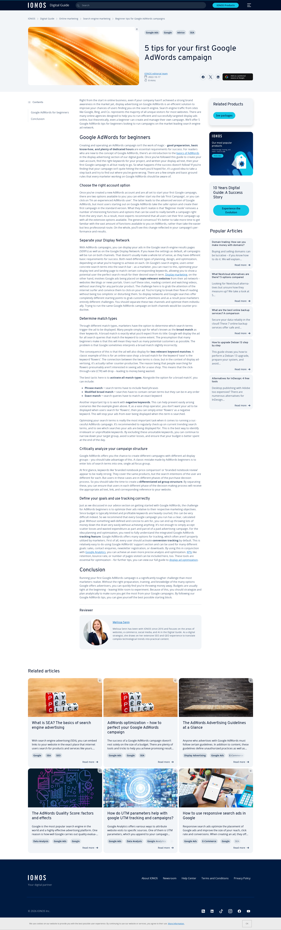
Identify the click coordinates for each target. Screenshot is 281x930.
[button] (231, 153)
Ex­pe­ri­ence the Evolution (231, 210)
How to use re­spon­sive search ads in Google (214, 816)
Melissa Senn (121, 622)
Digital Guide (47, 18)
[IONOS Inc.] (55, 877)
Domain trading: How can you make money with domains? (229, 244)
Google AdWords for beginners (50, 112)
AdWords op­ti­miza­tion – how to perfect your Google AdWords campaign (134, 727)
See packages (224, 115)
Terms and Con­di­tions (215, 878)
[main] (140, 376)
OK (247, 923)
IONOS (31, 18)
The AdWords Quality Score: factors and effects (63, 816)
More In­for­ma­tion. (176, 923)
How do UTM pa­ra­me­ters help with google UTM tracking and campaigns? (140, 816)
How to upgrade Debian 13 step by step (230, 344)
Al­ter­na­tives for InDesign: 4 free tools (230, 380)
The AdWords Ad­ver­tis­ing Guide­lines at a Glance (214, 725)
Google (168, 32)
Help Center (189, 878)
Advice (181, 32)
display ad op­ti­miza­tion (183, 560)
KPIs (189, 552)
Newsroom (169, 878)
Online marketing (68, 18)
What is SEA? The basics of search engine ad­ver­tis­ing (61, 725)
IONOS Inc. (43, 911)
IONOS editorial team (156, 73)
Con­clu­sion (38, 119)
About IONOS (150, 878)
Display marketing (176, 274)
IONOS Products (226, 5)
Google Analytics (95, 552)
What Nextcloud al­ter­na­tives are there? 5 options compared (230, 276)
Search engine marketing (96, 18)
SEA (192, 32)
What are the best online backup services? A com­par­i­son (230, 312)
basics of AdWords (187, 153)
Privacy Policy (242, 878)
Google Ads (152, 32)
